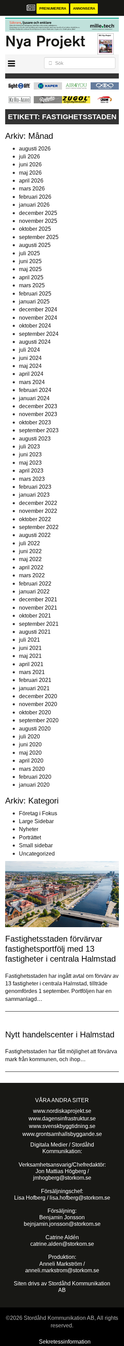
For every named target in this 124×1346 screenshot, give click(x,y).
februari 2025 (35, 294)
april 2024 (31, 374)
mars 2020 (32, 769)
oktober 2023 (35, 422)
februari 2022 (35, 584)
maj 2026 (30, 173)
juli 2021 (29, 640)
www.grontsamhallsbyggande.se (62, 1134)
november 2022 (38, 511)
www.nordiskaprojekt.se (62, 1111)
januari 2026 (34, 205)
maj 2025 (30, 269)
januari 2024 (34, 398)
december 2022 (38, 503)
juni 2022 (30, 551)
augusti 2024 (35, 342)
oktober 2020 (35, 712)
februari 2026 (35, 197)
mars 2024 (32, 382)
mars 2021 (32, 672)
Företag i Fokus (38, 813)
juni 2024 (30, 358)
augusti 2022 (35, 535)
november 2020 (38, 704)
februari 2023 (35, 487)
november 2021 (38, 608)
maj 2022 (30, 559)
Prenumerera (52, 8)
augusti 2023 (35, 439)
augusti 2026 (35, 149)
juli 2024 (29, 350)
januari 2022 (34, 591)
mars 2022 (32, 575)
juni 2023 (30, 454)
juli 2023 (29, 446)
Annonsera (84, 8)
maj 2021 (30, 656)
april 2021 (31, 664)
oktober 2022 (35, 519)
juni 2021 (30, 648)
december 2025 (38, 213)
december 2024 (38, 309)
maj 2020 (30, 753)
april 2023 (31, 471)
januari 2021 (34, 688)
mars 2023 (32, 479)
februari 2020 (35, 777)
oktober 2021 (35, 616)
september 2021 (39, 624)
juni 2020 (30, 744)
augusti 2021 (35, 632)
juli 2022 (29, 543)
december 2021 (38, 599)
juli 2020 (29, 736)
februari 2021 (35, 680)
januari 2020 (34, 785)
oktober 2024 (35, 326)
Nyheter (28, 829)
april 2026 (31, 181)
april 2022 (31, 567)
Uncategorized (37, 854)
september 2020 (39, 720)
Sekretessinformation (65, 1342)
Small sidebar (36, 845)
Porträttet (30, 837)
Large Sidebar (36, 821)
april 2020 (31, 761)
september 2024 (39, 334)
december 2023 (38, 406)
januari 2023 (34, 495)
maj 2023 (30, 463)
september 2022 (39, 527)
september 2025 (39, 237)
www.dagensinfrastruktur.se (62, 1118)
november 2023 (38, 414)
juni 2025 (30, 261)
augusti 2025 (35, 245)
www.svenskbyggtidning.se (62, 1126)
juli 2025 (29, 253)
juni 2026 (30, 164)
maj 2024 (30, 366)
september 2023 (39, 430)
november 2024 (38, 318)
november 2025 (38, 221)
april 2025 (31, 277)
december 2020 (38, 696)
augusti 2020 (35, 729)
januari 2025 (34, 301)
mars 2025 (32, 285)
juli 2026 (29, 156)
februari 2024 (35, 390)
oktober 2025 (35, 229)
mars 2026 (32, 188)
